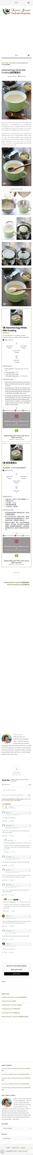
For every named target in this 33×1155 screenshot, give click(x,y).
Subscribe (16, 973)
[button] (3, 333)
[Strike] (9, 795)
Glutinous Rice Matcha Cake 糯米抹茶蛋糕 (14, 997)
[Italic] (5, 795)
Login (29, 784)
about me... (17, 752)
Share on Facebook (9, 410)
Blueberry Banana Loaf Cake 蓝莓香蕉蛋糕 (16, 582)
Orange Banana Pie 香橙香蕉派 (11, 1009)
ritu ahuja (9, 857)
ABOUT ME (15, 1148)
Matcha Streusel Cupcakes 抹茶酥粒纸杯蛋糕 (15, 1016)
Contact (23, 1148)
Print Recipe (27, 410)
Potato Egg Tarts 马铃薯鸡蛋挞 (11, 1013)
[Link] (19, 795)
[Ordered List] (11, 795)
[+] (22, 795)
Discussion (23, 76)
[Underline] (7, 795)
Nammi (8, 870)
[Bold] (3, 795)
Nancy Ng (12, 843)
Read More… (16, 1119)
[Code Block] (17, 795)
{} (20, 795)
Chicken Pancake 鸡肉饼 (9, 1001)
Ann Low (10, 840)
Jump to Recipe (11, 76)
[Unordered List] (13, 795)
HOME (8, 1148)
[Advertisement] (16, 35)
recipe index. (14, 754)
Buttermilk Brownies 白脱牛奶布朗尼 (19, 1074)
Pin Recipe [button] (19, 410)
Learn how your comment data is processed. (16, 799)
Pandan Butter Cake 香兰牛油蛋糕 (12, 1005)
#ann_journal (24, 425)
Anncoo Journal (22, 1151)
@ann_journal (13, 425)
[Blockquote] (15, 795)
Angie (7, 812)
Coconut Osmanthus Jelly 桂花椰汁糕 (18, 584)
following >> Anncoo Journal (16, 439)
